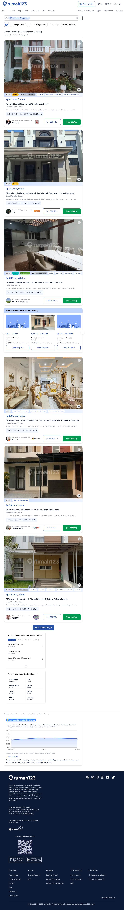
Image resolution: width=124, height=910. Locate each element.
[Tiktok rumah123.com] (113, 777)
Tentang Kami (13, 875)
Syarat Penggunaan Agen (55, 883)
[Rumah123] (15, 3)
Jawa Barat (26, 714)
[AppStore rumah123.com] (16, 859)
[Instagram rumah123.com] (97, 777)
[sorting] (11, 25)
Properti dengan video (38, 25)
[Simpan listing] (79, 43)
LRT (36, 640)
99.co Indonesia (75, 875)
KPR (29, 879)
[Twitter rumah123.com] (92, 777)
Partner (11, 883)
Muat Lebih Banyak (43, 627)
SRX (71, 883)
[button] (39, 18)
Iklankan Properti (33, 875)
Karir (10, 887)
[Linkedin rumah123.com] (107, 777)
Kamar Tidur (54, 25)
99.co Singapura (76, 879)
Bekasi (34, 714)
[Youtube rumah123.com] (102, 777)
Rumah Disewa (16, 714)
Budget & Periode (20, 25)
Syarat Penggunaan (53, 879)
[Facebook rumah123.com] (87, 777)
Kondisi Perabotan (68, 25)
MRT (19, 640)
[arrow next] (78, 66)
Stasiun (27, 640)
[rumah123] (22, 778)
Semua (11, 640)
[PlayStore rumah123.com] (34, 859)
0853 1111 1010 (29, 813)
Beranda (6, 714)
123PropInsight (14, 896)
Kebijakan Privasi (52, 875)
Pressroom (12, 891)
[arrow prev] (8, 66)
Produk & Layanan (15, 879)
